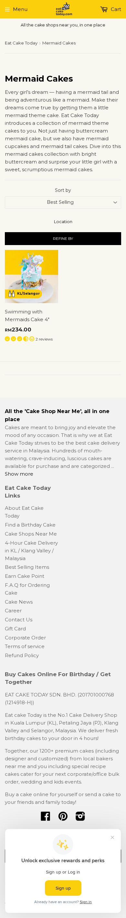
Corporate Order (25, 638)
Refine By (63, 238)
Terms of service (25, 646)
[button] (20, 339)
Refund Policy (22, 655)
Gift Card (15, 629)
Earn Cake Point (24, 576)
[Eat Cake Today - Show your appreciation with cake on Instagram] (80, 818)
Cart (115, 9)
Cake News (19, 602)
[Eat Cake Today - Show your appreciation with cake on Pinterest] (63, 818)
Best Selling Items (27, 567)
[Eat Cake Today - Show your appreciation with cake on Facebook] (45, 818)
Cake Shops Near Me (31, 534)
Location (63, 221)
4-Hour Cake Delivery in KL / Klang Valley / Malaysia (31, 550)
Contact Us (18, 620)
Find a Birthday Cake (30, 525)
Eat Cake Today (21, 42)
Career (13, 610)
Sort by (63, 190)
